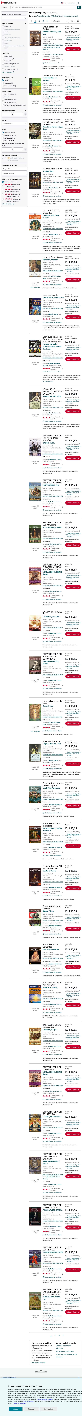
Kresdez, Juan (48, 171)
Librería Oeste (53, 97)
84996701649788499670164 (53, 496)
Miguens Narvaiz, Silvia (52, 396)
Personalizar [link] (48, 1409)
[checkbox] (3, 26)
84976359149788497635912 (53, 270)
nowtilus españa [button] (44, 16)
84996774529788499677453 (53, 799)
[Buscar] (79, 7)
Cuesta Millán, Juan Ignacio (53, 297)
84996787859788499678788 (53, 229)
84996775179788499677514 (53, 920)
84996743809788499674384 (53, 1085)
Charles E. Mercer (49, 871)
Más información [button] (7, 204)
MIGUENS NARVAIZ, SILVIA (53, 1252)
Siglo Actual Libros (54, 459)
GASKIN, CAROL (49, 443)
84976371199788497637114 (53, 1175)
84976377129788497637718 (53, 1310)
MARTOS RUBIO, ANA (51, 485)
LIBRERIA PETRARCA (55, 804)
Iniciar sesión (71, 3)
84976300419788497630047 (53, 91)
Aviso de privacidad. (20, 1403)
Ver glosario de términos (65, 1351)
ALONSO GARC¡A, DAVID (52, 527)
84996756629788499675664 (53, 841)
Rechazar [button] (31, 1409)
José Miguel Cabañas (51, 949)
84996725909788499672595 (53, 755)
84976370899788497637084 (53, 1263)
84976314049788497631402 (53, 454)
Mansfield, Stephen (50, 260)
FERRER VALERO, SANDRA (52, 1210)
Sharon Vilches (48, 911)
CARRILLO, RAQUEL (50, 1030)
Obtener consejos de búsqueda (63, 1347)
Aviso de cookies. (28, 1401)
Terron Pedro (48, 706)
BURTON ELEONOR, (50, 988)
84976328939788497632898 (53, 627)
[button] (31, 21)
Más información (7, 72)
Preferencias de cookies (45, 1399)
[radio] (3, 83)
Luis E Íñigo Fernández (51, 788)
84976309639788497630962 (53, 358)
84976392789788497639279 (53, 998)
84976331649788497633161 (53, 717)
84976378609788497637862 (53, 675)
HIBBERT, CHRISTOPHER (52, 1117)
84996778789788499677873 (53, 958)
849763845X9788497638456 (53, 1127)
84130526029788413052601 (53, 585)
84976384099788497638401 (53, 140)
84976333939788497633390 (53, 407)
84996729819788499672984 (53, 45)
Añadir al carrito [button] (73, 49)
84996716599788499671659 (53, 1041)
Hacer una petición (38, 1362)
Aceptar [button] (15, 1409)
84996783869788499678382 (53, 1221)
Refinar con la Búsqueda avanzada (65, 16)
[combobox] (43, 7)
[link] (78, 21)
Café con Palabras (54, 54)
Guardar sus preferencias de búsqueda (66, 1355)
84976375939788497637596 (53, 538)
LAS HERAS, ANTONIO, (51, 617)
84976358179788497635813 (53, 182)
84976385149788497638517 (53, 882)
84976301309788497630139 (53, 308)
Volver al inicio (41, 1372)
